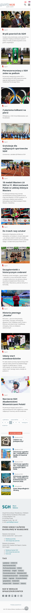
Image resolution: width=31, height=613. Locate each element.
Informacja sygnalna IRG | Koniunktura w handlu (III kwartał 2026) (20, 454)
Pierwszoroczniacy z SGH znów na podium (15, 72)
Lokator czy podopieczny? (18, 440)
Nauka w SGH (19, 437)
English (29, 2)
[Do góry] (26, 608)
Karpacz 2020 (7, 583)
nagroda (11, 578)
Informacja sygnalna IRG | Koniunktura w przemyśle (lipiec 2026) (20, 466)
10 (19, 422)
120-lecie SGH (23, 576)
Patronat (8, 554)
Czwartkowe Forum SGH (10, 576)
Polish (25, 2)
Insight (14, 571)
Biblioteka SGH (21, 573)
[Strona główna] (7, 5)
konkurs (20, 571)
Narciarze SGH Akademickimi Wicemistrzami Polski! (14, 402)
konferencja (6, 571)
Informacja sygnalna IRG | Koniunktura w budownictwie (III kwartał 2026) (20, 478)
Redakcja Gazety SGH (12, 550)
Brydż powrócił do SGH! (14, 33)
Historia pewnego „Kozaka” (12, 314)
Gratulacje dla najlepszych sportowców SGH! (15, 148)
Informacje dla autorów (12, 541)
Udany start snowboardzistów (12, 357)
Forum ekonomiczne (9, 573)
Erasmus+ (16, 583)
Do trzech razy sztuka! (14, 231)
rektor (5, 578)
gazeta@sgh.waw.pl (12, 522)
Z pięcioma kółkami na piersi (14, 111)
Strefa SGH (15, 581)
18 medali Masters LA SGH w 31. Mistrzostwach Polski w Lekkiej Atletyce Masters (15, 186)
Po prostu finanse (21, 578)
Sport (6, 30)
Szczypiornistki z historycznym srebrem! (14, 271)
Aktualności (18, 486)
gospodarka (6, 581)
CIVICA (19, 568)
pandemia (6, 563)
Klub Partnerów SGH (9, 565)
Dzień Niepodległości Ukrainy (21, 489)
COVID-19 (14, 563)
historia (23, 583)
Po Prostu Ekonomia (9, 568)
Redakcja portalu (11, 539)
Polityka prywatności (15, 605)
